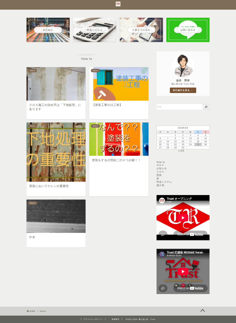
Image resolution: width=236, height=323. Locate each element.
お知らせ (162, 168)
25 (198, 144)
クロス (160, 171)
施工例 (160, 185)
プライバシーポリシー (93, 319)
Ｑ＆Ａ (160, 165)
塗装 (159, 175)
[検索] (206, 107)
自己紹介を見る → (183, 90)
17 (190, 141)
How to (161, 162)
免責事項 (115, 319)
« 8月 (181, 150)
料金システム (164, 181)
